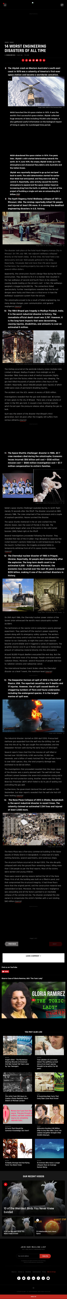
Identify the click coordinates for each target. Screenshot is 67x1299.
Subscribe (45, 1256)
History (11, 42)
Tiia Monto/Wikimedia (51, 612)
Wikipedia (59, 733)
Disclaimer (28, 1272)
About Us (14, 1272)
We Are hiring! (51, 1272)
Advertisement (36, 1272)
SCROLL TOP (33, 1296)
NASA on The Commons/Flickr (54, 107)
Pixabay (60, 612)
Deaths (6, 42)
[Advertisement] (33, 27)
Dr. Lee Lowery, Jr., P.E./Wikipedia (53, 245)
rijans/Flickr (58, 847)
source (18, 306)
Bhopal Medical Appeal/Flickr (54, 364)
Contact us (21, 1272)
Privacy (44, 1272)
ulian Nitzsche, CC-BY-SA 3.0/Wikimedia (35, 364)
